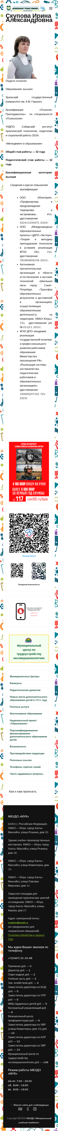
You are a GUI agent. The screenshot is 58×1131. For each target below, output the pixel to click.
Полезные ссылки (21, 760)
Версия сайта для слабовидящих (31, 1104)
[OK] (28, 1109)
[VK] (35, 1109)
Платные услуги (19, 706)
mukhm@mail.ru (18, 922)
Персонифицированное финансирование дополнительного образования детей (28, 735)
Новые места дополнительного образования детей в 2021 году (28, 698)
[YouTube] (20, 1109)
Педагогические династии (25, 690)
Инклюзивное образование (26, 713)
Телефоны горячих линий (25, 766)
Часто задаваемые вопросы (26, 773)
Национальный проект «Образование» (23, 722)
